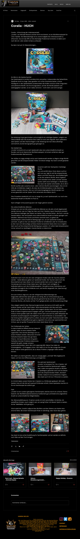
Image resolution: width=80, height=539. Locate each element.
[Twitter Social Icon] (65, 519)
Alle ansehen (73, 460)
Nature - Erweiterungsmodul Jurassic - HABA (37, 479)
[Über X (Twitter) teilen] (15, 446)
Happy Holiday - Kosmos (64, 478)
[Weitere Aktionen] (68, 21)
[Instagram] (61, 519)
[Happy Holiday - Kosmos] (65, 469)
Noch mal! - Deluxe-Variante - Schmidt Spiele (14, 479)
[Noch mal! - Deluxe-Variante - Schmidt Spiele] (14, 469)
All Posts (5, 10)
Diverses (42, 10)
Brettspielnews (33, 10)
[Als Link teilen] (23, 446)
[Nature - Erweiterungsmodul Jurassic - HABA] (40, 469)
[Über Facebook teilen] (12, 446)
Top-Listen (50, 10)
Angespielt (23, 10)
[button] (74, 10)
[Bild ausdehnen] (20, 423)
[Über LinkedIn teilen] (19, 446)
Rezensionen (14, 10)
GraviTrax (58, 10)
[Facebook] (70, 519)
